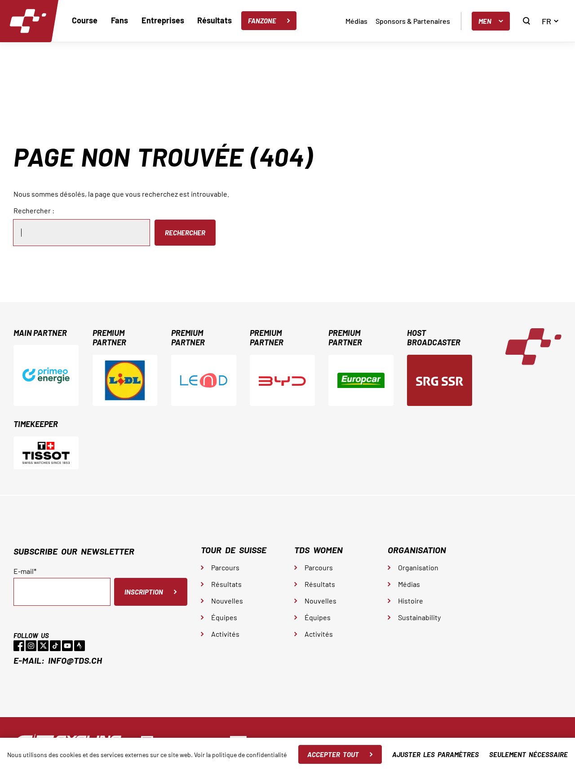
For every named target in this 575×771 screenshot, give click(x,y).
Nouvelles (227, 600)
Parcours (225, 567)
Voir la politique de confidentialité (240, 754)
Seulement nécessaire (528, 754)
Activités (225, 634)
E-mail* (24, 571)
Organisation (418, 567)
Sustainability (419, 617)
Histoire (410, 600)
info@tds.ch (75, 660)
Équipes (224, 617)
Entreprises (163, 20)
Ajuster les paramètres (435, 754)
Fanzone (262, 21)
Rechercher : (33, 210)
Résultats (214, 20)
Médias (356, 21)
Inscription (143, 592)
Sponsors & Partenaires (413, 21)
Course (84, 20)
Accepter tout (333, 754)
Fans (119, 20)
